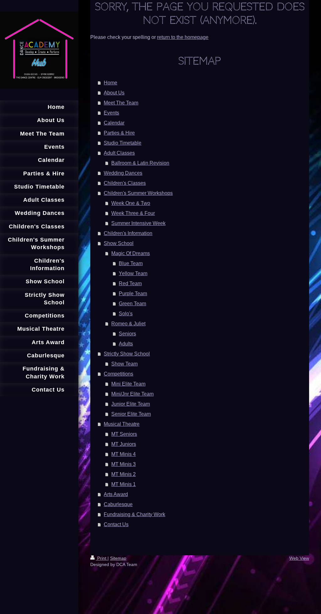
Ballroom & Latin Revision (140, 163)
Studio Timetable (122, 143)
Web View (299, 558)
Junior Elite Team (130, 404)
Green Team (132, 303)
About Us (114, 92)
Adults (126, 343)
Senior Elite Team (131, 414)
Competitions (118, 373)
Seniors (127, 333)
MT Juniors (123, 444)
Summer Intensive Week (138, 223)
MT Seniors (124, 434)
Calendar (114, 122)
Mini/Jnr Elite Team (132, 394)
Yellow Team (133, 273)
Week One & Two (130, 203)
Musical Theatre (121, 424)
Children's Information (128, 233)
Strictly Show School (127, 353)
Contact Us (116, 524)
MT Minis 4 (123, 454)
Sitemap (118, 558)
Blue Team (131, 263)
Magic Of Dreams (130, 253)
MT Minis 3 (123, 464)
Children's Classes (125, 183)
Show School (119, 243)
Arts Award (116, 494)
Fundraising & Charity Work (134, 514)
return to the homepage (182, 37)
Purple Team (133, 293)
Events (111, 112)
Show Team (124, 363)
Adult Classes (119, 153)
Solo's (126, 313)
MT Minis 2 (123, 474)
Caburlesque (118, 504)
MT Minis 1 (123, 484)
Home (110, 82)
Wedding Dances (123, 173)
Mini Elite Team (128, 384)
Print (102, 558)
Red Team (130, 283)
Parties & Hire (119, 133)
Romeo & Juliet (128, 323)
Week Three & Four (133, 213)
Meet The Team (121, 102)
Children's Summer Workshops (138, 193)
